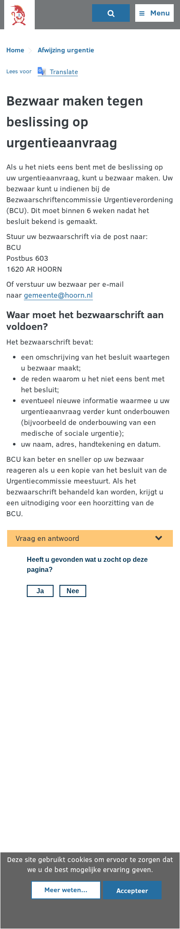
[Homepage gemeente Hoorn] (19, 15)
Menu (159, 13)
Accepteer (132, 890)
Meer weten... (65, 889)
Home (15, 49)
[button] (58, 71)
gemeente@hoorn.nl (58, 295)
